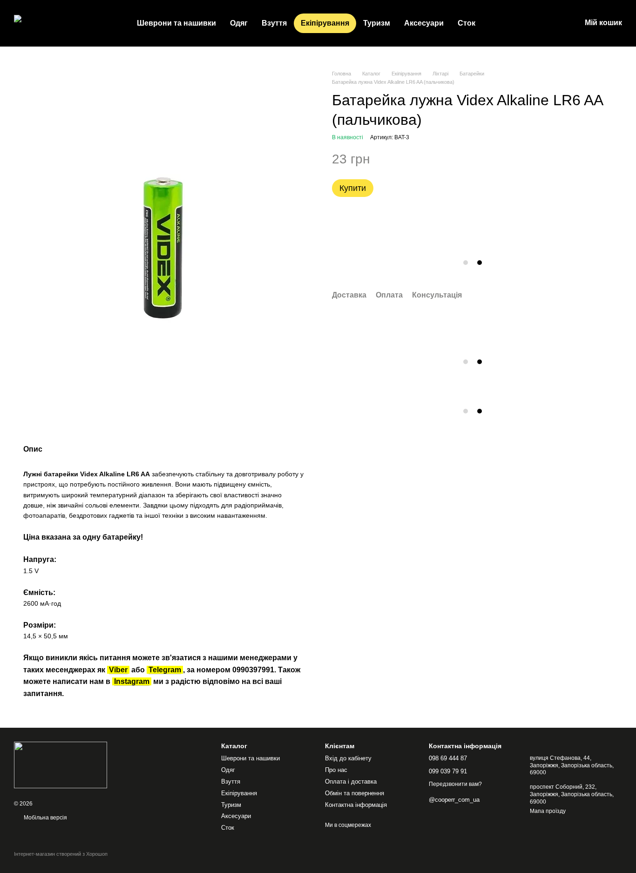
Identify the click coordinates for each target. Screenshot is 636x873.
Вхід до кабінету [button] (348, 758)
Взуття (274, 23)
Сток (466, 23)
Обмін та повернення (354, 793)
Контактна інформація (356, 804)
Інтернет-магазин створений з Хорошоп (61, 854)
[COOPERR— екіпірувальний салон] (60, 764)
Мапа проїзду (548, 811)
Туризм (376, 23)
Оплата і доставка (351, 781)
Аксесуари (424, 23)
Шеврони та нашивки (176, 23)
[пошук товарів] (499, 23)
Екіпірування (325, 23)
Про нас (336, 769)
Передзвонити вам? (455, 784)
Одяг (239, 23)
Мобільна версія (44, 817)
